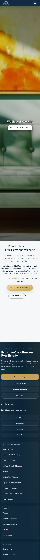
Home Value (7, 535)
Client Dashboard (20, 389)
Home (27, 296)
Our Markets (8, 499)
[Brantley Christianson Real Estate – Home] (6, 3)
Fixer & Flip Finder (10, 488)
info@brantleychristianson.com (14, 410)
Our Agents (7, 549)
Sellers (5, 530)
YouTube (20, 435)
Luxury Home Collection (12, 494)
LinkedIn (20, 429)
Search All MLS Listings (12, 455)
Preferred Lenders (10, 555)
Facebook (20, 423)
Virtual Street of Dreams (12, 466)
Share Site (20, 396)
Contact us (15, 279)
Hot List (6, 471)
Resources (7, 513)
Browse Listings (20, 377)
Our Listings (8, 449)
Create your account (20, 127)
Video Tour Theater (10, 477)
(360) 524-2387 (7, 404)
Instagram (20, 417)
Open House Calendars (12, 483)
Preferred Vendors (10, 519)
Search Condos (9, 460)
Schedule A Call (20, 383)
